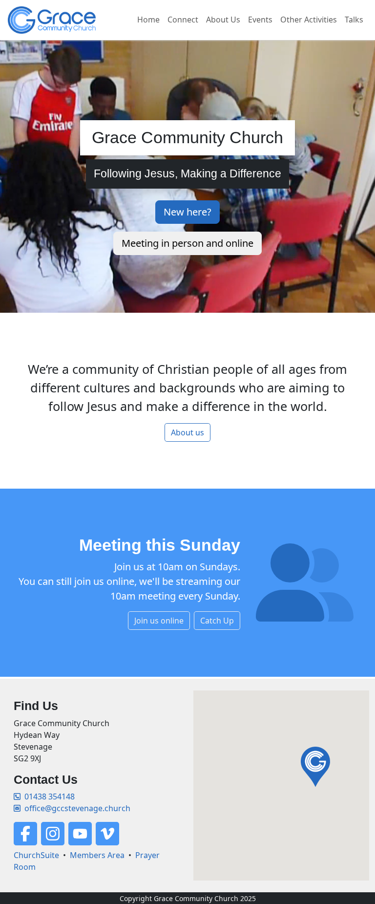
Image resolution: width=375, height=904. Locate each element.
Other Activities (308, 19)
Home (148, 19)
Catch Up (217, 620)
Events (260, 19)
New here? (187, 211)
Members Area (97, 855)
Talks (354, 19)
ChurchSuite (36, 855)
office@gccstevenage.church (77, 808)
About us (187, 432)
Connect (182, 19)
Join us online (159, 620)
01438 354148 (49, 796)
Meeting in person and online (187, 243)
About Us (223, 19)
